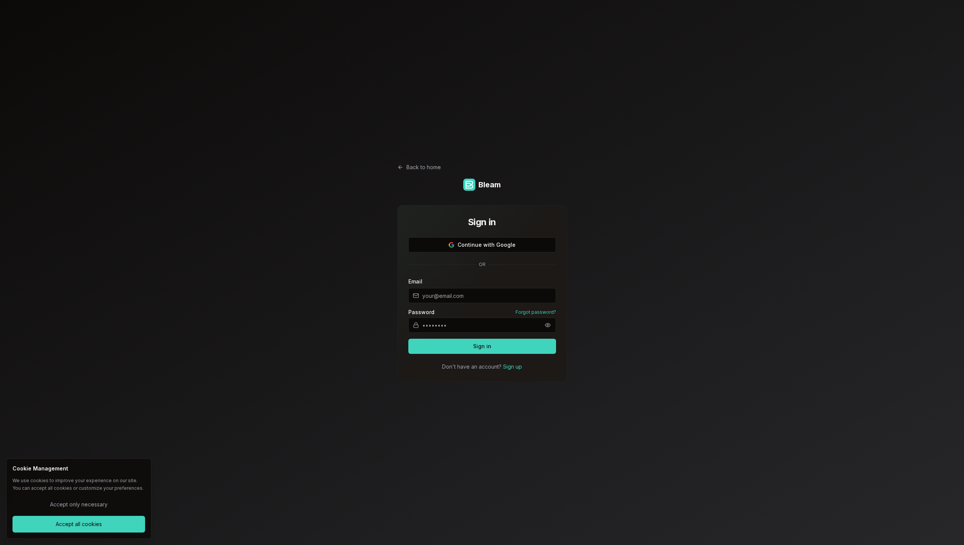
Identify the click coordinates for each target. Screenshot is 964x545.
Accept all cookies (79, 524)
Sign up (512, 366)
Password (421, 312)
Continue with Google (487, 244)
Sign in (482, 346)
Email (415, 281)
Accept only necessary (79, 504)
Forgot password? (536, 312)
